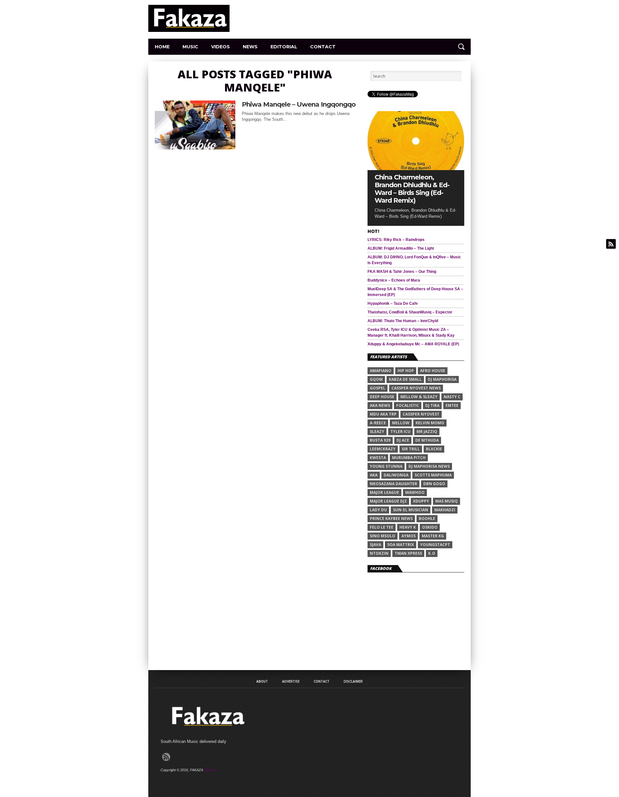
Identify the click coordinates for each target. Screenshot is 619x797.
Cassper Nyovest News (416, 388)
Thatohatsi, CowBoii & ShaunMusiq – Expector (410, 312)
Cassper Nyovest (421, 414)
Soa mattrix (400, 544)
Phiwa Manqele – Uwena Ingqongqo (299, 104)
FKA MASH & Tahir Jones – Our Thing (402, 271)
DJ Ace (403, 440)
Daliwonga (396, 475)
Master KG (433, 536)
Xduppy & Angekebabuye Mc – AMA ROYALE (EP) (413, 344)
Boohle (427, 518)
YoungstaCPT (435, 544)
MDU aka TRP (383, 414)
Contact (323, 47)
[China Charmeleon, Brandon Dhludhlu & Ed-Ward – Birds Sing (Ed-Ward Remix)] (416, 168)
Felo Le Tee (381, 527)
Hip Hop (406, 370)
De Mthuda (427, 440)
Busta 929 (380, 440)
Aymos (408, 536)
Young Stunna (386, 466)
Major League (384, 492)
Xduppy (421, 501)
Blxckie (434, 449)
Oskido (429, 527)
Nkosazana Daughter (393, 483)
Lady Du (378, 510)
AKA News (380, 405)
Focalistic (407, 405)
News (250, 47)
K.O (431, 553)
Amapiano (380, 370)
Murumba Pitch (409, 457)
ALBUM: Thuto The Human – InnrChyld (403, 321)
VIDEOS (220, 47)
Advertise (291, 681)
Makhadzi (444, 510)
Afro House (432, 370)
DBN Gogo (434, 483)
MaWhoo (415, 492)
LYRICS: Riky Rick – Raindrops (396, 239)
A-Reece (378, 423)
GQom (376, 379)
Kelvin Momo (430, 423)
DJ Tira (432, 405)
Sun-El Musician (410, 510)
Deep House (382, 396)
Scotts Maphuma (433, 475)
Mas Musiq (446, 501)
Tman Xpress (408, 553)
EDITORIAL (283, 47)
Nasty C (452, 396)
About (262, 681)
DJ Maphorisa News (429, 466)
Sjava (375, 544)
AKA (374, 475)
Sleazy (377, 431)
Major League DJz (388, 501)
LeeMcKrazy (383, 449)
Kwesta (378, 457)
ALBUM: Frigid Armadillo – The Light (401, 248)
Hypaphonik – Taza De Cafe (393, 303)
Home (162, 47)
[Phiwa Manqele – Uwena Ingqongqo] (195, 147)
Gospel (377, 388)
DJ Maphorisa (442, 379)
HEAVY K (407, 527)
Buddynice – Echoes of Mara (394, 280)
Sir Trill (411, 449)
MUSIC (190, 47)
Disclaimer (353, 681)
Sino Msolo (382, 536)
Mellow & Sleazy (418, 396)
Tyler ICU (400, 431)
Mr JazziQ (427, 431)
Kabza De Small (405, 379)
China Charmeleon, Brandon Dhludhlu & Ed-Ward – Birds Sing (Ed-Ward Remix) (412, 188)
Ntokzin (379, 553)
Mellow (400, 423)
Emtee (452, 405)
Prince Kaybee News (391, 518)
